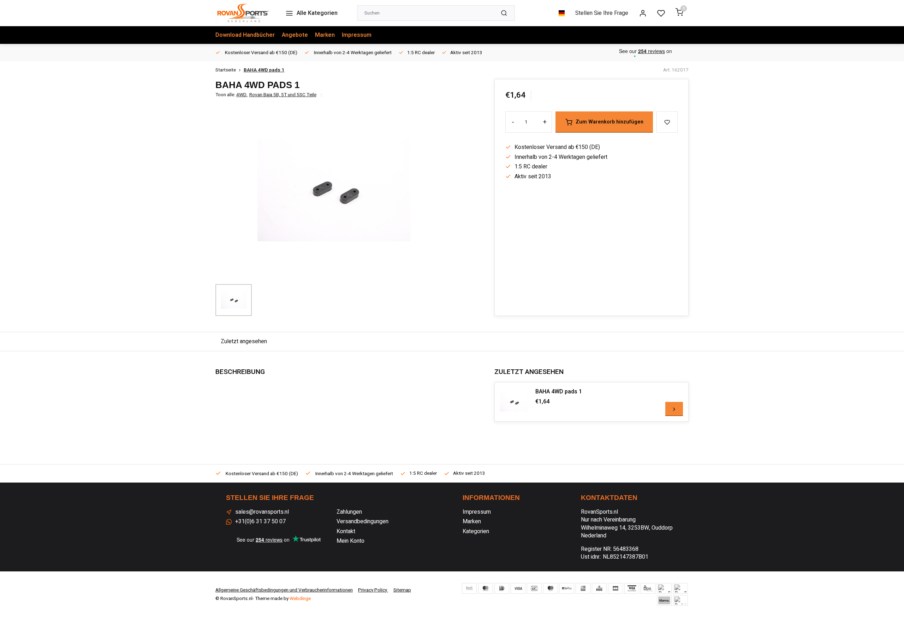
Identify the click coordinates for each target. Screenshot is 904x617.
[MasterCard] (485, 588)
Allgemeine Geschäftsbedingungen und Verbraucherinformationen (284, 590)
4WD (242, 95)
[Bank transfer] (469, 588)
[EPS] (648, 588)
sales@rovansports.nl (262, 512)
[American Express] (583, 588)
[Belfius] (566, 588)
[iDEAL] (501, 588)
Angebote (295, 35)
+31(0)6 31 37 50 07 (260, 521)
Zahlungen (349, 512)
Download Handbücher (245, 35)
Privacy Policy (373, 590)
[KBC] (599, 588)
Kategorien (476, 531)
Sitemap (402, 590)
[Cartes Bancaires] (615, 588)
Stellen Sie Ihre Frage (601, 13)
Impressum (356, 35)
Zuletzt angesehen (244, 341)
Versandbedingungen (362, 521)
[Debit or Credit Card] (680, 600)
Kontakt (346, 531)
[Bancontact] (534, 588)
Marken (325, 35)
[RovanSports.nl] (243, 13)
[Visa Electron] (631, 588)
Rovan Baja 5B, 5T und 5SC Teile (282, 95)
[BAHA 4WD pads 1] (514, 402)
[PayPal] (664, 588)
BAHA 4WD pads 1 (264, 70)
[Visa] (518, 588)
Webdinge (300, 598)
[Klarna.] (664, 600)
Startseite (225, 70)
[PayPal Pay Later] (680, 588)
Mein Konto (350, 541)
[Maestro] (550, 588)
